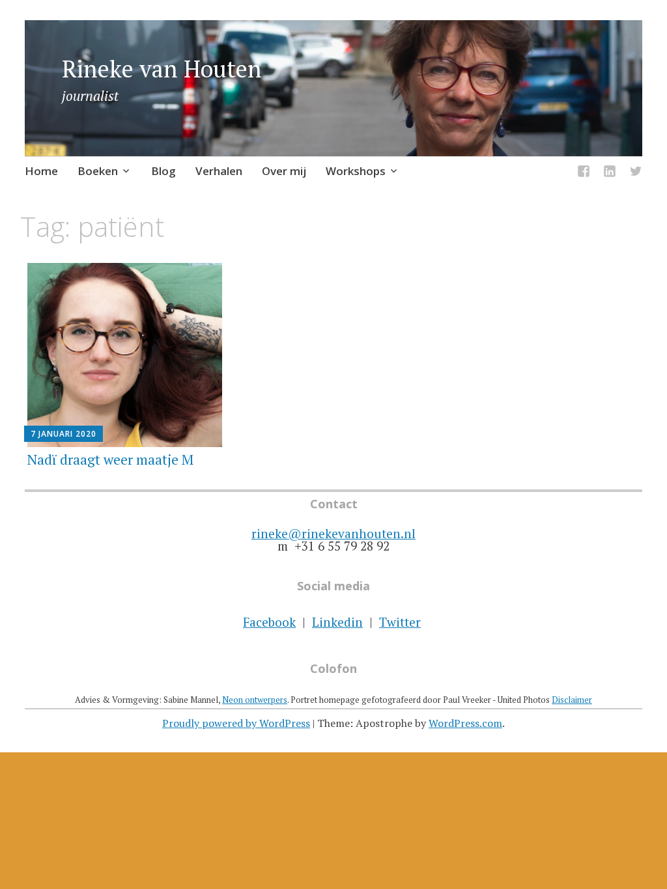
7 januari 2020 (63, 433)
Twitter (400, 622)
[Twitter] (635, 173)
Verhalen (218, 170)
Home (41, 170)
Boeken (98, 170)
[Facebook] (583, 173)
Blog (163, 170)
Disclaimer (572, 699)
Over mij (284, 170)
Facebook (269, 622)
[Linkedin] (609, 173)
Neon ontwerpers (254, 699)
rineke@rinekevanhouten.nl (333, 533)
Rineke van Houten (162, 68)
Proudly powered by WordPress (236, 723)
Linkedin (337, 622)
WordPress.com (465, 723)
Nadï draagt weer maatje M (110, 459)
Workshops (356, 170)
